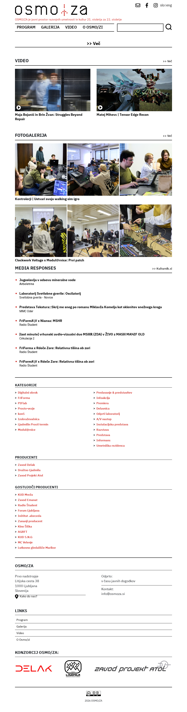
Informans (103, 440)
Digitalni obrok (28, 392)
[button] (41, 169)
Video (71, 27)
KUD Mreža (25, 494)
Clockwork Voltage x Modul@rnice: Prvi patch (49, 260)
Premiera (102, 403)
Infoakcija (103, 398)
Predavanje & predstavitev (114, 392)
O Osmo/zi (93, 27)
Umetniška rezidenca (110, 445)
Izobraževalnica (28, 419)
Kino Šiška (25, 526)
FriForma (24, 398)
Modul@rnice (26, 430)
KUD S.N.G (25, 537)
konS (21, 414)
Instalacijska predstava (112, 424)
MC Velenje (25, 542)
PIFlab (22, 403)
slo (162, 5)
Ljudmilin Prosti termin (33, 424)
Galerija (50, 27)
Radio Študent (27, 505)
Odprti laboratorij (108, 414)
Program (26, 27)
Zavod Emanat (27, 500)
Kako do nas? (28, 596)
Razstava (102, 430)
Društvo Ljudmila (29, 470)
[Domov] (54, 10)
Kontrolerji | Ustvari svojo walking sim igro (47, 199)
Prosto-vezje (26, 408)
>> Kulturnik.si (162, 268)
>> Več (93, 44)
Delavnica (103, 408)
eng (169, 5)
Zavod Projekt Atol (30, 475)
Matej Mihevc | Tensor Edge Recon (123, 115)
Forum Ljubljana (28, 510)
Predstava (103, 435)
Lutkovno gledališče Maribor (37, 547)
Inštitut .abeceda (29, 516)
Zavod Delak (26, 465)
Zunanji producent (30, 521)
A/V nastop (104, 419)
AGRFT (22, 532)
